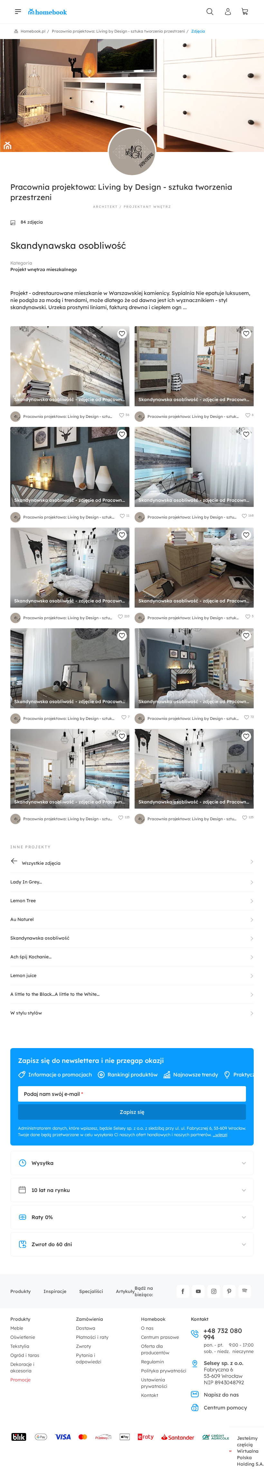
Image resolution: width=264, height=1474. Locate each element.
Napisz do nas (221, 1394)
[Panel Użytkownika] (228, 11)
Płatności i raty (92, 1337)
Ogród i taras (24, 1355)
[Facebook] (182, 1291)
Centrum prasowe (160, 1337)
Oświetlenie (22, 1337)
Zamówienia (89, 1319)
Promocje (20, 1380)
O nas (147, 1328)
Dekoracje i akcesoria (22, 1367)
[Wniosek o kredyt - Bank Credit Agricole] (215, 1436)
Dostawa (85, 1328)
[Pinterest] (229, 1291)
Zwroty (83, 1346)
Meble (16, 1328)
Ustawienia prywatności (154, 1383)
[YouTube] (198, 1291)
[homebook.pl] (47, 11)
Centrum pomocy (225, 1407)
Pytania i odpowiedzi (88, 1358)
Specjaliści (91, 1291)
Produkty (20, 1291)
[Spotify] (244, 1291)
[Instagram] (213, 1291)
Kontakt (149, 1395)
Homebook (153, 1319)
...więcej (220, 1134)
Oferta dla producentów (155, 1349)
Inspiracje (54, 1291)
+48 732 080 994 (222, 1334)
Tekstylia (19, 1346)
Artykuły (125, 1291)
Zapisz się (132, 1112)
